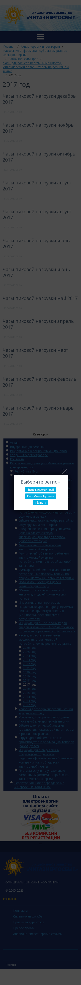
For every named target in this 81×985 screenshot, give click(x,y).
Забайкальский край (40, 489)
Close (65, 471)
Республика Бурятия (40, 496)
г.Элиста (40, 502)
